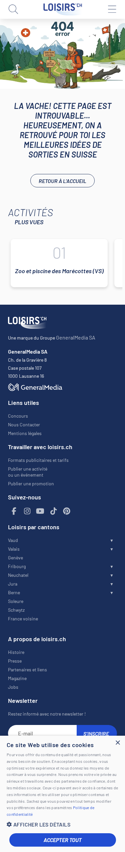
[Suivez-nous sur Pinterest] (67, 511)
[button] (62, 824)
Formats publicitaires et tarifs (38, 460)
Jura (12, 584)
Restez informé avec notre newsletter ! (47, 714)
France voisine (23, 618)
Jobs (13, 687)
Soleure (15, 601)
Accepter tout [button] (63, 840)
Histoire (16, 652)
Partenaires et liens (27, 669)
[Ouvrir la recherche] (13, 9)
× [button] (117, 742)
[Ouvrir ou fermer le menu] (112, 9)
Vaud (13, 540)
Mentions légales (25, 433)
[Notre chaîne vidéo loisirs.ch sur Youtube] (40, 511)
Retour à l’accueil (62, 181)
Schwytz (16, 610)
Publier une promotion (31, 483)
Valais (14, 549)
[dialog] (62, 794)
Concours (18, 416)
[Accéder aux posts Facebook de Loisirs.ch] (14, 511)
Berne (14, 592)
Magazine (17, 678)
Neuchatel (18, 575)
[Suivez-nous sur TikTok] (54, 511)
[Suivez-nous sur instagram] (27, 511)
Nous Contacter (24, 424)
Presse (15, 661)
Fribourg (17, 566)
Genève (15, 557)
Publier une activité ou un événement (27, 472)
